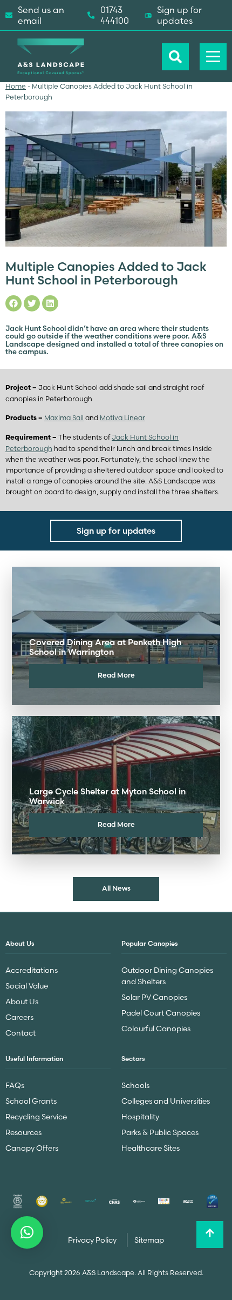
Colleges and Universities (165, 1101)
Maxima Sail (64, 418)
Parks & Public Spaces (160, 1132)
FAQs (14, 1085)
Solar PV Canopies (154, 997)
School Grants (31, 1101)
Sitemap (149, 1240)
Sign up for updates (179, 15)
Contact (20, 1033)
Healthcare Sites (150, 1148)
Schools (135, 1085)
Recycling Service (36, 1117)
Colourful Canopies (155, 1028)
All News (116, 888)
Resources (23, 1132)
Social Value (26, 986)
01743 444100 (114, 15)
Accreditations (31, 970)
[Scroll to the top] (209, 1234)
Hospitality (140, 1117)
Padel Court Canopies (160, 1013)
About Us (21, 1001)
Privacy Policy (93, 1240)
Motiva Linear (122, 418)
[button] (27, 1232)
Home (15, 86)
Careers (19, 1017)
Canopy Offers (31, 1148)
